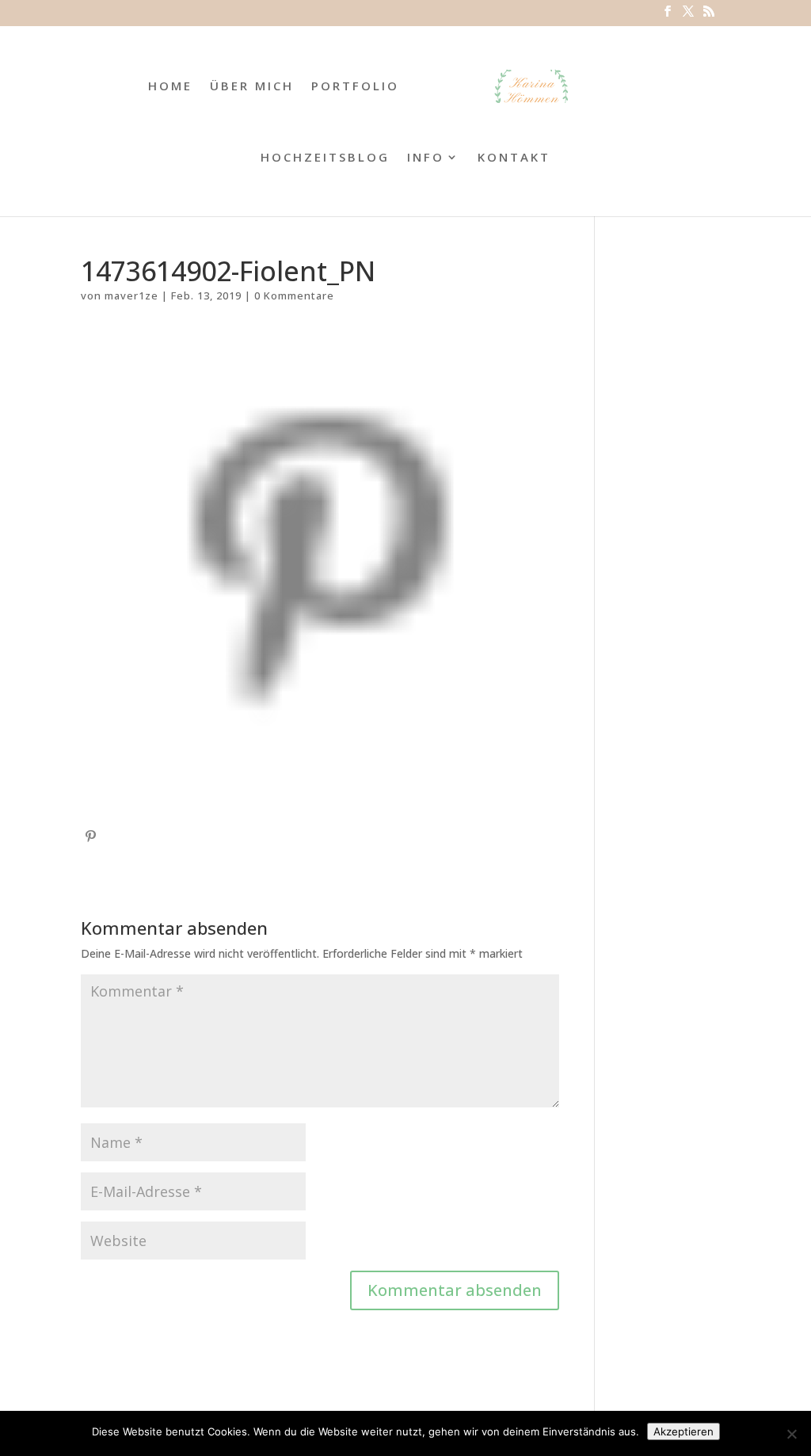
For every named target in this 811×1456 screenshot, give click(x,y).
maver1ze (131, 295)
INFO (425, 158)
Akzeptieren (683, 1431)
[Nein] (791, 1434)
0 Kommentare (294, 295)
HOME (170, 86)
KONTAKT (514, 158)
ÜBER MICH (252, 86)
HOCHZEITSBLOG (325, 158)
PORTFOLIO (355, 86)
